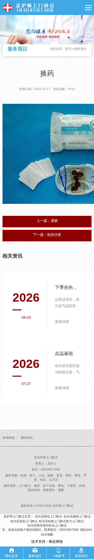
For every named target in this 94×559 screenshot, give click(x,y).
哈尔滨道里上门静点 (23, 521)
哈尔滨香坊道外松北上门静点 (47, 525)
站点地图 (47, 534)
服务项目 (80, 49)
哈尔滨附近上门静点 (48, 516)
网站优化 (27, 437)
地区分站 (86, 529)
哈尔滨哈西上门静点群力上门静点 (61, 521)
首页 (68, 49)
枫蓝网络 (56, 541)
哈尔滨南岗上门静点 (77, 516)
